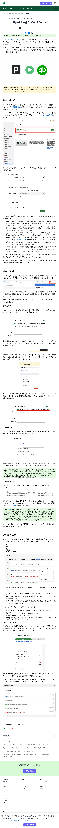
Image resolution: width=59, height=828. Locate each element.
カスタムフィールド (22, 239)
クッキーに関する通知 (14, 820)
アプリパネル (7, 741)
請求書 (15, 13)
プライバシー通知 (24, 820)
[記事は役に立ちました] (4, 728)
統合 (12, 13)
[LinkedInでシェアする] (29, 33)
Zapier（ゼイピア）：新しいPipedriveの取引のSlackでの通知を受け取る (24, 748)
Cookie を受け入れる (30, 824)
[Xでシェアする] (32, 33)
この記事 (13, 505)
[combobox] (36, 8)
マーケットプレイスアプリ (44, 115)
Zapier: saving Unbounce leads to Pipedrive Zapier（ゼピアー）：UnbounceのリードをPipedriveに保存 (29, 755)
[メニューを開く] (55, 3)
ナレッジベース (6, 13)
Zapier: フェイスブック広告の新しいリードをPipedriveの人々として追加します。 (27, 744)
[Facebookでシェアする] (25, 33)
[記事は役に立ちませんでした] (12, 728)
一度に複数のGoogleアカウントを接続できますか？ (18, 751)
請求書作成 (17, 107)
